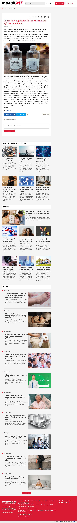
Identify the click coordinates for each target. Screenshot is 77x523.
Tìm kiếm (48, 3)
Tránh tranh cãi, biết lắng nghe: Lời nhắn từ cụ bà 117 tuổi (14, 397)
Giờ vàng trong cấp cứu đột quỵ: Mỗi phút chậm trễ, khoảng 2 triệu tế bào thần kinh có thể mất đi (9, 240)
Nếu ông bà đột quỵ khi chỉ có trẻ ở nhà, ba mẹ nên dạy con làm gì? (37, 212)
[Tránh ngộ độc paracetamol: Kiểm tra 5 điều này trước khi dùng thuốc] (39, 421)
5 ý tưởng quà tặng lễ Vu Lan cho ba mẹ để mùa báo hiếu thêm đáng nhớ (43, 269)
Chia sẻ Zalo (21, 114)
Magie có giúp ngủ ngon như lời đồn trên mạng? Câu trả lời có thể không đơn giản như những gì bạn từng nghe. (16, 321)
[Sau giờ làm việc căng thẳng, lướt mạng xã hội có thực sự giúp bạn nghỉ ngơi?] (9, 261)
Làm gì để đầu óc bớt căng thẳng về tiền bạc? (14, 477)
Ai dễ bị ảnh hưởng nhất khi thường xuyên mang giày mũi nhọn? (15, 458)
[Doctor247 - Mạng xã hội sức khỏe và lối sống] (12, 3)
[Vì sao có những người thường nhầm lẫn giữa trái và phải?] (43, 231)
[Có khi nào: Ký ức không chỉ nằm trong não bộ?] (26, 181)
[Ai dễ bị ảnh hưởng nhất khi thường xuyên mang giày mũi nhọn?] (39, 462)
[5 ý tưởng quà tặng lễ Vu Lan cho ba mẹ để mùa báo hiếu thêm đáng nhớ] (43, 261)
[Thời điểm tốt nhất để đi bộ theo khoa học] (26, 151)
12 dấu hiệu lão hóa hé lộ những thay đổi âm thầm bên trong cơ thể (26, 240)
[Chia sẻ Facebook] (42, 17)
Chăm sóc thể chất (10, 8)
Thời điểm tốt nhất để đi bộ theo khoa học (26, 159)
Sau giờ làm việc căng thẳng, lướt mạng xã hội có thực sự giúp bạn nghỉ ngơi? (9, 269)
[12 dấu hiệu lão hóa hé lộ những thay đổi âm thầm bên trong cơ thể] (26, 231)
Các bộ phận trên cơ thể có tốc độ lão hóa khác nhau (43, 159)
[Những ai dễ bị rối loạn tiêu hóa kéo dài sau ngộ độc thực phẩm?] (39, 340)
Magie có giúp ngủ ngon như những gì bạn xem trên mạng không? (15, 315)
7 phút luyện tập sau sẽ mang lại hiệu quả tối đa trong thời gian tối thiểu (9, 189)
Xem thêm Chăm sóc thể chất (15, 143)
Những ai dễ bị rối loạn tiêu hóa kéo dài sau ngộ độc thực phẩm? (16, 336)
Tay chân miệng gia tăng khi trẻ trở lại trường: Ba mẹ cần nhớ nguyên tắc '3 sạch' (15, 295)
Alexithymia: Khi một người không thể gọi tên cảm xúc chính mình (26, 269)
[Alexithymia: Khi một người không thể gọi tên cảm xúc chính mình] (26, 261)
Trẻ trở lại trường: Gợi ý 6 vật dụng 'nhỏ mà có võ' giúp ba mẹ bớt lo (15, 356)
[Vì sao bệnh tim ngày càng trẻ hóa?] (39, 380)
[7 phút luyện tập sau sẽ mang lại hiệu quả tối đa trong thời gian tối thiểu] (9, 181)
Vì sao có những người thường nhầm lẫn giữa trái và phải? (43, 239)
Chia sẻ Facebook (10, 114)
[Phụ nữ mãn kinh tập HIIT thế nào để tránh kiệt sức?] (39, 441)
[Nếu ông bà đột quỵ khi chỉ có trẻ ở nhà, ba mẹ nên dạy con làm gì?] (13, 217)
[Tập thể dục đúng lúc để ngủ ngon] (9, 151)
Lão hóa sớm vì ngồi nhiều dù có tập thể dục (42, 189)
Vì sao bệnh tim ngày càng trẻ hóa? (16, 376)
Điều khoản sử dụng (23, 516)
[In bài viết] (48, 17)
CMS (62, 521)
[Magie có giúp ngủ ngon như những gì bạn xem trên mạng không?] (39, 319)
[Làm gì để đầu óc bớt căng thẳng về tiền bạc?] (39, 482)
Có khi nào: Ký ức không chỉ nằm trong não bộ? (26, 189)
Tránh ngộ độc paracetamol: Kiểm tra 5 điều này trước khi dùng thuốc (15, 417)
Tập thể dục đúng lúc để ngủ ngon (8, 159)
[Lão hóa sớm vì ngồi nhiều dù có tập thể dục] (43, 181)
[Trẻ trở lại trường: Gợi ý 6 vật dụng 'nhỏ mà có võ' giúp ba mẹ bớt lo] (39, 360)
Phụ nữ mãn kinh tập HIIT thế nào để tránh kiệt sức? (15, 437)
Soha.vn (9, 110)
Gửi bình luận (9, 131)
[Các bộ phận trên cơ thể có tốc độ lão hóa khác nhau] (43, 151)
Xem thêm (26, 493)
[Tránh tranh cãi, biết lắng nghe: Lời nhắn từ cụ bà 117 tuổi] (39, 401)
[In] (27, 114)
